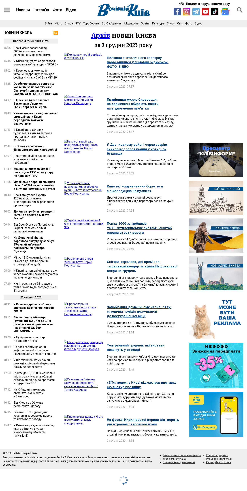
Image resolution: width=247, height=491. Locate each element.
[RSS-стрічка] (56, 33)
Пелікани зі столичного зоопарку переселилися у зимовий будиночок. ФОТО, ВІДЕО (137, 62)
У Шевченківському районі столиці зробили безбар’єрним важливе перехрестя (34, 363)
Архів (100, 35)
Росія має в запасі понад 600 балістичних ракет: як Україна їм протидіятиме (32, 51)
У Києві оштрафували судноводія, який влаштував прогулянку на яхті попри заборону (33, 135)
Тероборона (91, 23)
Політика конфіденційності (179, 462)
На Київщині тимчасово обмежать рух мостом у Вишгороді (30, 393)
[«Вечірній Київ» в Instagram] (186, 11)
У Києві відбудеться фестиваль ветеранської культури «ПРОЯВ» (36, 62)
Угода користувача (174, 458)
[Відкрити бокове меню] (7, 10)
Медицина (131, 23)
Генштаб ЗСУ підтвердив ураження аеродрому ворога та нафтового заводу (33, 415)
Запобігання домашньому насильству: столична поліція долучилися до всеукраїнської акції (139, 311)
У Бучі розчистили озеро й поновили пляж (30, 339)
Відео (71, 10)
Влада (69, 23)
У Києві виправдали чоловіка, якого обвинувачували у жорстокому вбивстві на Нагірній (34, 430)
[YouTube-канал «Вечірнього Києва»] (205, 11)
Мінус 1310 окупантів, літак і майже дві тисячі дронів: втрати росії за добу (32, 261)
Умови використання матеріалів (182, 455)
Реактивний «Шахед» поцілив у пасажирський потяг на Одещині (34, 159)
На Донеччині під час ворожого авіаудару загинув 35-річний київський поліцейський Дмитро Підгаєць (34, 244)
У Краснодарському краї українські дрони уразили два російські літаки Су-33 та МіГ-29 (35, 74)
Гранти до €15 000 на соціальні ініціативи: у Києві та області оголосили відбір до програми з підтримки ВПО (34, 378)
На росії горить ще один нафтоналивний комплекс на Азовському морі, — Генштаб (35, 350)
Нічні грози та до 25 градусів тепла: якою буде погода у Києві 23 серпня (35, 287)
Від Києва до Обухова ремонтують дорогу (28, 404)
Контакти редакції (217, 455)
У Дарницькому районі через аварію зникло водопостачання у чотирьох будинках (137, 149)
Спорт (171, 23)
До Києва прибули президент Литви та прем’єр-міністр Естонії (34, 215)
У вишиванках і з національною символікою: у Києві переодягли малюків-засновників (36, 118)
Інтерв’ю (41, 10)
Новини (23, 10)
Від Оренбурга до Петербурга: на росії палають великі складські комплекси (34, 228)
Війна (48, 23)
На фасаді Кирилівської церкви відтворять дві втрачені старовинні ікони (143, 422)
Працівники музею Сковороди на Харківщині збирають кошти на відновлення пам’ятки (133, 103)
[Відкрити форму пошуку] (239, 10)
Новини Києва (18, 33)
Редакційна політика (218, 462)
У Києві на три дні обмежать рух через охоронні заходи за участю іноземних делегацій (36, 274)
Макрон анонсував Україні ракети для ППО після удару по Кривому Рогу (33, 172)
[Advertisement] (216, 85)
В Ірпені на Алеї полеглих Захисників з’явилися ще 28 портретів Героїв (31, 103)
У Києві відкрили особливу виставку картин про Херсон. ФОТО (34, 308)
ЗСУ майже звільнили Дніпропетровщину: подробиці (35, 148)
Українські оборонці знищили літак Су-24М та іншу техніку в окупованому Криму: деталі (34, 185)
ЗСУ (78, 23)
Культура (158, 23)
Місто (58, 23)
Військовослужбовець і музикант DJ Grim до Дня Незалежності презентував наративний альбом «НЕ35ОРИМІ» (33, 324)
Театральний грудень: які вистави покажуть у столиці (135, 347)
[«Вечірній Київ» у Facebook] (177, 11)
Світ (180, 23)
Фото (57, 10)
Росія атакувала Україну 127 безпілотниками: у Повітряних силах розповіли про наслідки (34, 200)
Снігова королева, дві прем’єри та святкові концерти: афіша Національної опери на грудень (142, 266)
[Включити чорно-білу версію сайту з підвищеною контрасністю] (204, 4)
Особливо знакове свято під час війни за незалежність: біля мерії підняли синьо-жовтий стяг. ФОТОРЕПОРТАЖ (36, 89)
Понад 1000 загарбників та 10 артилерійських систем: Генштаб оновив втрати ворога (139, 227)
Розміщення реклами (219, 458)
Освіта (145, 23)
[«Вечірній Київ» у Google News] (225, 12)
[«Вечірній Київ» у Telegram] (196, 11)
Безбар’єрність (112, 23)
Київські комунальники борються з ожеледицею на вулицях (135, 188)
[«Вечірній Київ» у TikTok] (214, 11)
